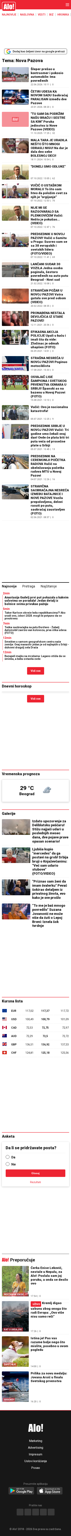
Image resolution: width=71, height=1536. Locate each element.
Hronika (63, 14)
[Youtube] (43, 1512)
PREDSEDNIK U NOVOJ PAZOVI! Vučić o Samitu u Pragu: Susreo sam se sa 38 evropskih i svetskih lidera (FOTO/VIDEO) (49, 243)
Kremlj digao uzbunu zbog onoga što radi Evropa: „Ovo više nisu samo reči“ (49, 1309)
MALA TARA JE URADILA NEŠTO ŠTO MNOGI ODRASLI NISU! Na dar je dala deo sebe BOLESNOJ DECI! (49, 147)
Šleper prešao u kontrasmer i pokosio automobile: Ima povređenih (47, 74)
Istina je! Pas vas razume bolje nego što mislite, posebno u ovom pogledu (49, 1344)
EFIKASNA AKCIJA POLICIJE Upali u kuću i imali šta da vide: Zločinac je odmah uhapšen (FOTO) (48, 339)
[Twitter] (51, 1512)
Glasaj (35, 1173)
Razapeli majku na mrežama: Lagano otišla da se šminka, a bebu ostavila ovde (35, 657)
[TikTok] (35, 1512)
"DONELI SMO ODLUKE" (48, 166)
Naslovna (27, 14)
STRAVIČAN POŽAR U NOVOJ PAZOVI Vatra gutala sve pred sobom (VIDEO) (48, 296)
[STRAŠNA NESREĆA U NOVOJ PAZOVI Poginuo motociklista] (15, 363)
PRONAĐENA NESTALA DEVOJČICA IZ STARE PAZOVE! (48, 316)
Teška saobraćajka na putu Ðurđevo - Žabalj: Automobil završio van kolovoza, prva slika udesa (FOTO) (35, 630)
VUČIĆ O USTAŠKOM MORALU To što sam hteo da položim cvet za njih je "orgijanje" (49, 191)
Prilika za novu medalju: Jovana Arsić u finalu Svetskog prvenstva (49, 1377)
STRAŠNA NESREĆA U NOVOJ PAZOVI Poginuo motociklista (49, 361)
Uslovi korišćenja (35, 1461)
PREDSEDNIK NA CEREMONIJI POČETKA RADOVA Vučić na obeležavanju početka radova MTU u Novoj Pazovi (48, 465)
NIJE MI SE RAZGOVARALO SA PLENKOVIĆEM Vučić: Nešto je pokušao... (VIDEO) (47, 215)
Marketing (35, 1440)
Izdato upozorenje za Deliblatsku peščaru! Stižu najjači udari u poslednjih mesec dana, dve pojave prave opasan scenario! (50, 831)
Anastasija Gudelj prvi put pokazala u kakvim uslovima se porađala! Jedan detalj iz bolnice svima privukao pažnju (37, 601)
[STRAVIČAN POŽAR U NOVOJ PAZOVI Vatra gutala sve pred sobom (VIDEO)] (15, 298)
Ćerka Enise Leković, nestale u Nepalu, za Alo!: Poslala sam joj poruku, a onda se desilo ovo (49, 1275)
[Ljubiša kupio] (16, 855)
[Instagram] (27, 1512)
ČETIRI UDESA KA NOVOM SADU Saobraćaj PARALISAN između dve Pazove (49, 97)
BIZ (51, 14)
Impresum (35, 1454)
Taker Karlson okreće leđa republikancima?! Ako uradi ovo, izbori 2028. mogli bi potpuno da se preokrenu (35, 615)
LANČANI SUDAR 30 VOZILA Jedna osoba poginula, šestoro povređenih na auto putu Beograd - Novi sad (49, 271)
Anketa (8, 1136)
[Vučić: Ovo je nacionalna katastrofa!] (15, 412)
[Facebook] (20, 1512)
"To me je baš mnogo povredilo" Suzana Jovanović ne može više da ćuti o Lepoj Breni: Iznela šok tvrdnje (48, 915)
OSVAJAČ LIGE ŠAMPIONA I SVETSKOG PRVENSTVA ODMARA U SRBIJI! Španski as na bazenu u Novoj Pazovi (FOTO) (49, 386)
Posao (35, 1467)
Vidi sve (36, 670)
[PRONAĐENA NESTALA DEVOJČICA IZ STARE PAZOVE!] (15, 318)
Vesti (41, 14)
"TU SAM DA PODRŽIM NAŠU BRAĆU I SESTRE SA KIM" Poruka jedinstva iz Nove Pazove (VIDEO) (48, 121)
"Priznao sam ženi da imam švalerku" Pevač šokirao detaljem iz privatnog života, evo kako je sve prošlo (49, 889)
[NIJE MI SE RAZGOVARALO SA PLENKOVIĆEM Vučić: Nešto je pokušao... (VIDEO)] (15, 217)
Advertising (35, 1447)
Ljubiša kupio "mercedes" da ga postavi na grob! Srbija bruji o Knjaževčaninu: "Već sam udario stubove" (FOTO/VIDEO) (50, 861)
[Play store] (21, 1491)
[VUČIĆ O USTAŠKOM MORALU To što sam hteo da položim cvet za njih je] (15, 192)
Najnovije (9, 14)
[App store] (49, 1491)
